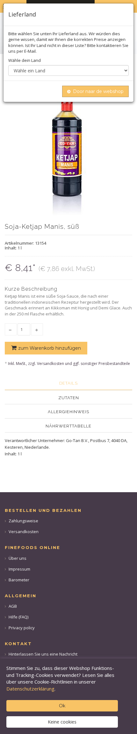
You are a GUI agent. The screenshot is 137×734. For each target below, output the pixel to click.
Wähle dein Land (24, 60)
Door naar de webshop (98, 91)
